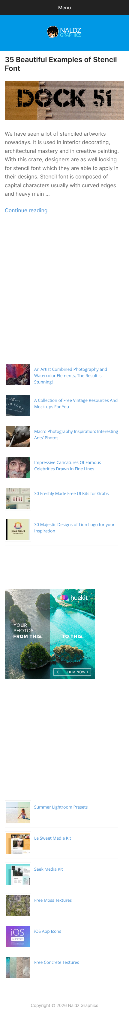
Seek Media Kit (48, 869)
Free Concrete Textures (56, 962)
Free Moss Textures (53, 900)
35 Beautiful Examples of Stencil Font (61, 64)
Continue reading (26, 210)
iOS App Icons (47, 931)
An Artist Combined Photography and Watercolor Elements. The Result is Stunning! (70, 376)
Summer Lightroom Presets (61, 807)
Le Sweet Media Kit (52, 838)
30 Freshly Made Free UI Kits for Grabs (71, 494)
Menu (64, 8)
